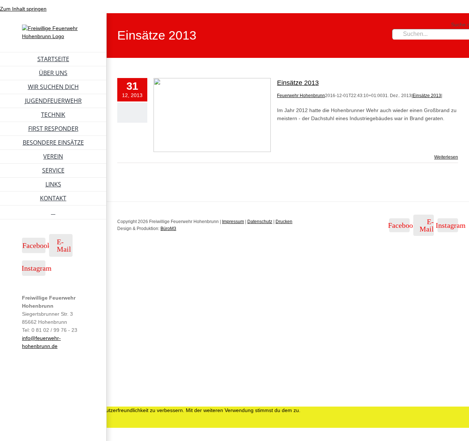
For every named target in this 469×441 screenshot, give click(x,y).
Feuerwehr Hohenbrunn (301, 95)
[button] (53, 212)
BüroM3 (168, 228)
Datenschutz (259, 221)
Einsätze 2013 (298, 82)
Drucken (284, 221)
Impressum (233, 221)
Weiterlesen (446, 157)
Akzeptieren (26, 423)
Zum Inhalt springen (23, 9)
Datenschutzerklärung (80, 423)
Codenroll (75, 397)
